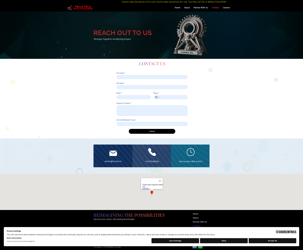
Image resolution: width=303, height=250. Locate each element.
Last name (120, 83)
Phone (156, 93)
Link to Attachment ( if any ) (126, 120)
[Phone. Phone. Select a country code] (157, 97)
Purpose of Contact (123, 103)
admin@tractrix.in (113, 161)
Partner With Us (200, 222)
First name (120, 73)
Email (119, 93)
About (195, 218)
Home (195, 213)
